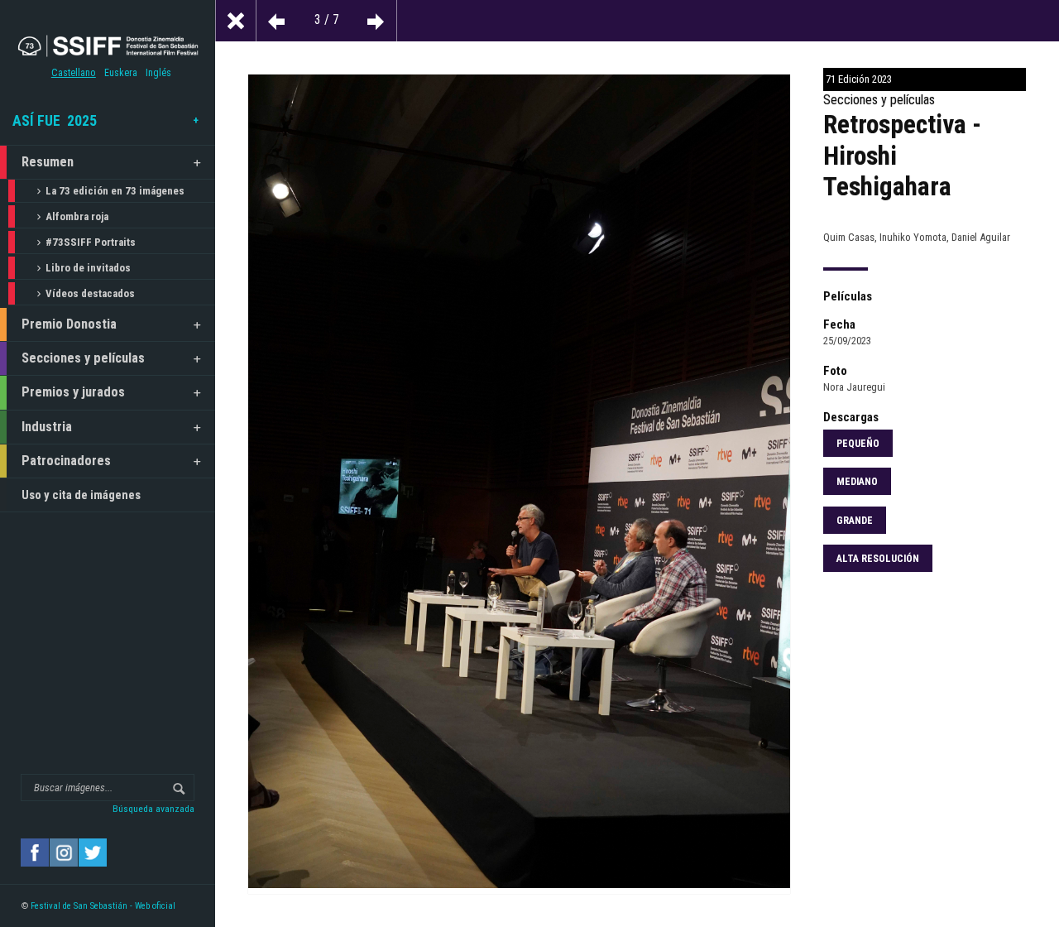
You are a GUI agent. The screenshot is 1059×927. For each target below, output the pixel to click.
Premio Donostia (69, 324)
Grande (854, 520)
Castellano (73, 73)
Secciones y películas (83, 358)
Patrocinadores (66, 460)
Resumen (48, 162)
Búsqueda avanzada (153, 808)
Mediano (857, 482)
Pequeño (857, 443)
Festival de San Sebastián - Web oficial (103, 906)
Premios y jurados (73, 392)
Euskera (120, 73)
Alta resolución (877, 558)
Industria (47, 427)
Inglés (158, 73)
